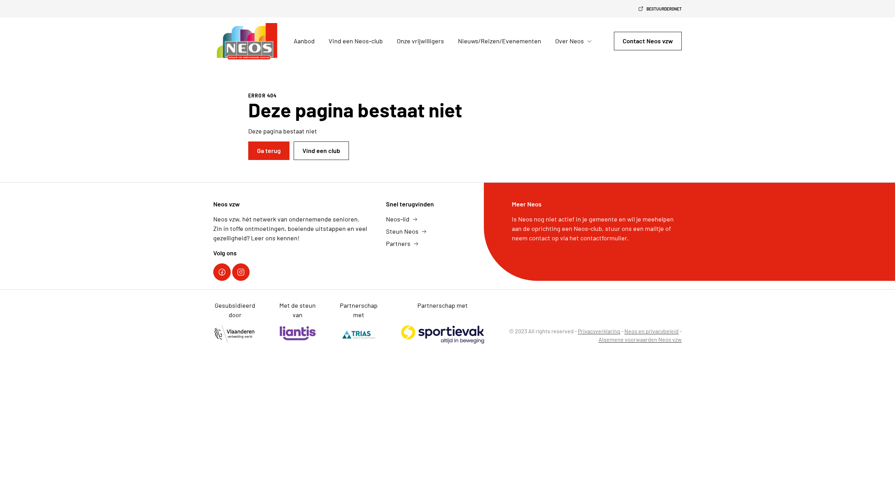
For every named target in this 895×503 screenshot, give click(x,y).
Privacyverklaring (599, 331)
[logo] (247, 41)
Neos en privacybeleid (651, 331)
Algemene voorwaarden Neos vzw (640, 339)
